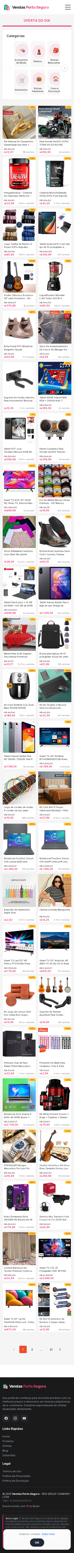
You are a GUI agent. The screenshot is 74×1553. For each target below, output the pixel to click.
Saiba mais (48, 1534)
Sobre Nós (8, 1455)
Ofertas (7, 1445)
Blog (5, 1450)
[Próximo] (64, 68)
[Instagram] (15, 1418)
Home (6, 1436)
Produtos (8, 1441)
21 (51, 1349)
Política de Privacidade (16, 1476)
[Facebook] (6, 1418)
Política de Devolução (15, 1480)
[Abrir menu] (68, 7)
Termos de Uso (11, 1471)
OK (37, 1542)
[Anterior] (9, 68)
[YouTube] (24, 1418)
